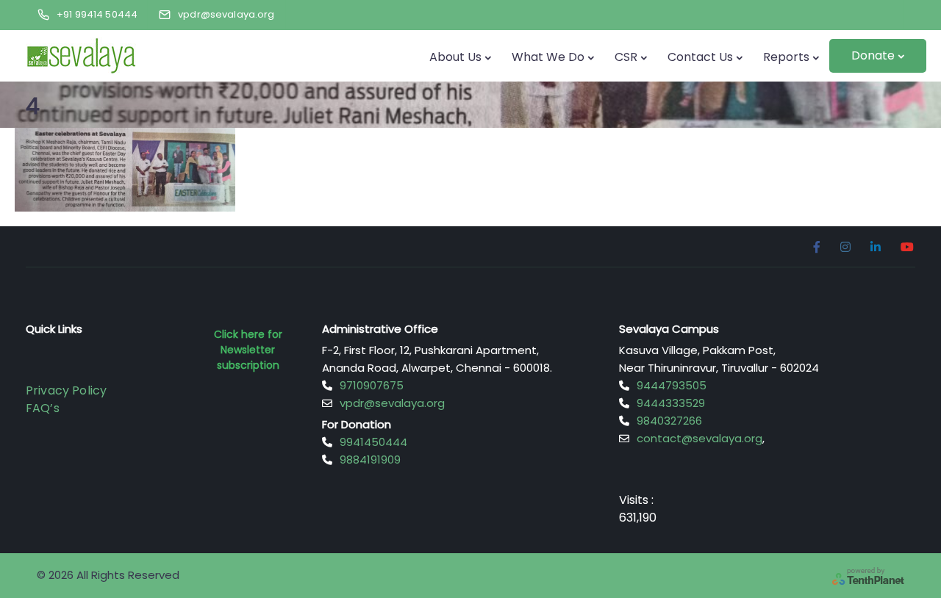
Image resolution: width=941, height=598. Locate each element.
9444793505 (671, 385)
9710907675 (372, 385)
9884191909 (370, 459)
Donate (873, 55)
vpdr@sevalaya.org (392, 403)
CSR (626, 56)
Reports (786, 56)
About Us (455, 56)
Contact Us (700, 56)
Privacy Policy (66, 390)
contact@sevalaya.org (699, 438)
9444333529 (671, 403)
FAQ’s (43, 408)
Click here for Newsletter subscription (248, 349)
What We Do (548, 56)
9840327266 (669, 420)
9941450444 (373, 442)
